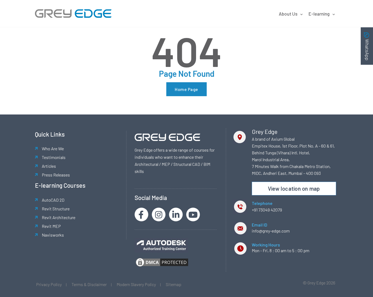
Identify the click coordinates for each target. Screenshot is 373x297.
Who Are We (53, 148)
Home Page (186, 89)
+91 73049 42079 (267, 209)
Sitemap (173, 284)
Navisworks (53, 234)
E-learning (319, 13)
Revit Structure (56, 208)
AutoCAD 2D (53, 199)
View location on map (294, 188)
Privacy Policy (49, 284)
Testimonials (54, 157)
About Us (288, 13)
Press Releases (56, 174)
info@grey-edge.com (271, 230)
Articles (49, 166)
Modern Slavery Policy (136, 284)
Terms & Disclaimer (89, 284)
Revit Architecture (58, 217)
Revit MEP (51, 226)
